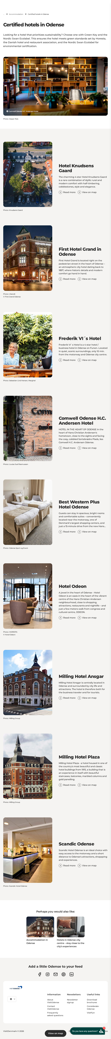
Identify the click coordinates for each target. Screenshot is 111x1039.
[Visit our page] (47, 974)
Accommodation (16, 14)
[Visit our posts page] (71, 974)
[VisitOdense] (16, 987)
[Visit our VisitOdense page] (39, 974)
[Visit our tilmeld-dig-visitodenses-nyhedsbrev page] (55, 974)
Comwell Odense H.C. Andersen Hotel (23, 111)
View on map (55, 1033)
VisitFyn (91, 1013)
